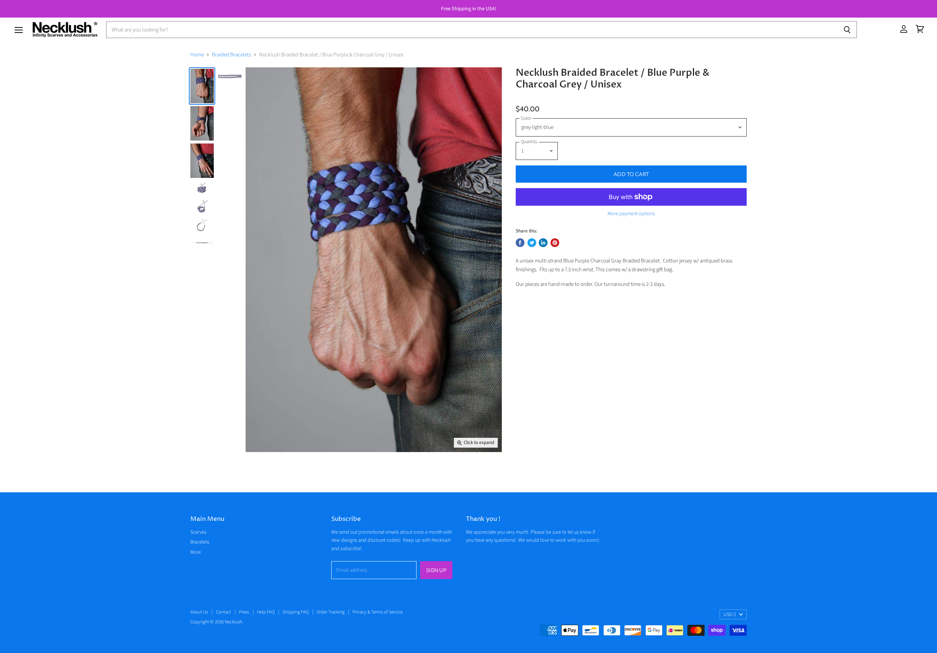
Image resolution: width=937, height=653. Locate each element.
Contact (223, 612)
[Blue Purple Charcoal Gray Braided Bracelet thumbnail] (202, 86)
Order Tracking (330, 612)
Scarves (198, 532)
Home (197, 55)
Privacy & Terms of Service (377, 612)
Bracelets (199, 542)
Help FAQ (266, 612)
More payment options (631, 214)
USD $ (730, 614)
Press (244, 612)
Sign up (436, 570)
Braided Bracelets (231, 55)
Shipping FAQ (296, 612)
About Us (199, 612)
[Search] (847, 29)
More (195, 552)
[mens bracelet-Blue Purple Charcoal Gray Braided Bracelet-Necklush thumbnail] (202, 123)
